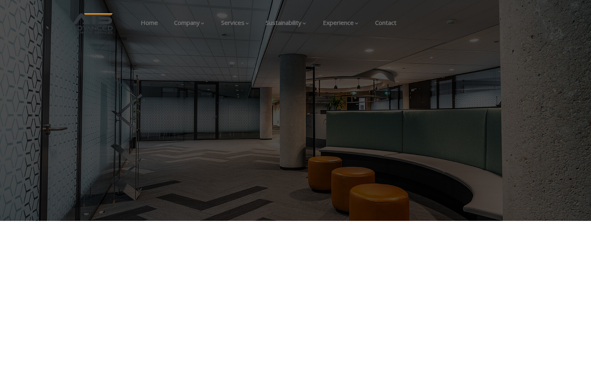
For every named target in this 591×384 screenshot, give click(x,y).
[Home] (92, 23)
